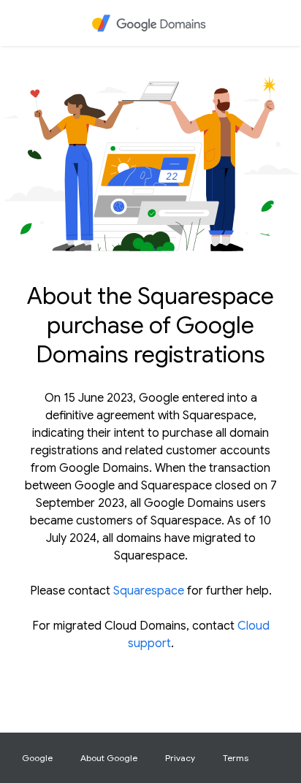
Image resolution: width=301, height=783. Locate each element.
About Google (108, 757)
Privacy (180, 757)
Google (37, 757)
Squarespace (148, 591)
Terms (235, 757)
